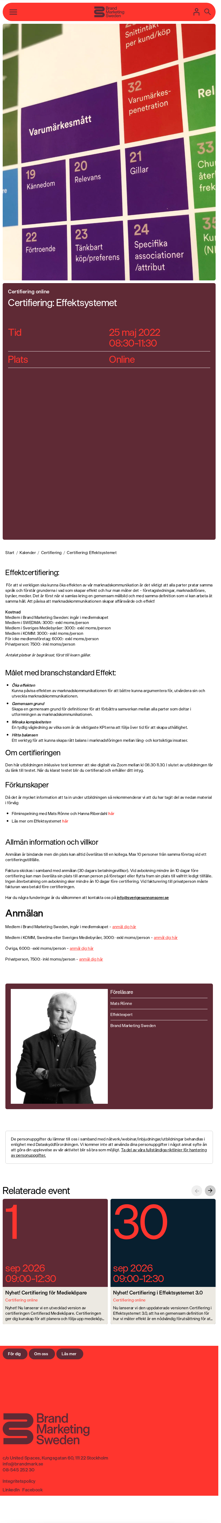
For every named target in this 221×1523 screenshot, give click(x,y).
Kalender (28, 552)
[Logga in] (196, 11)
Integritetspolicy (19, 1481)
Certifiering (51, 552)
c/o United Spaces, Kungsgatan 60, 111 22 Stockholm (55, 1458)
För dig (14, 1353)
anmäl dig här (124, 926)
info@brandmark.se (23, 1464)
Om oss (41, 1353)
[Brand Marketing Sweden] (109, 11)
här (65, 821)
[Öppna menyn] (13, 12)
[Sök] (207, 11)
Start (10, 552)
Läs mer (69, 1353)
